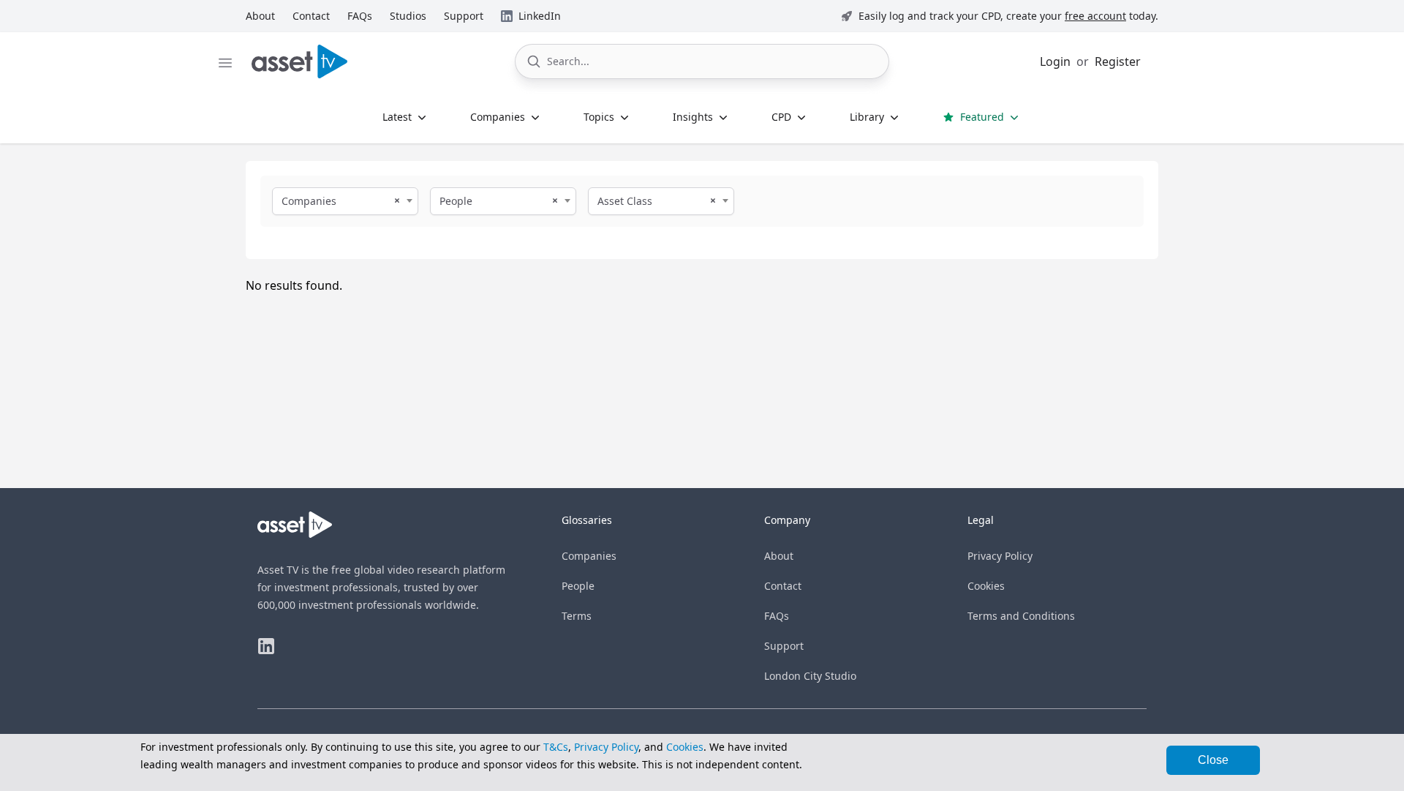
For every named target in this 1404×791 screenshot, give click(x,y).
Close (1213, 760)
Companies (589, 556)
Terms (577, 616)
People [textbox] (455, 201)
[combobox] (345, 201)
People (578, 586)
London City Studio (810, 676)
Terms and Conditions (1021, 616)
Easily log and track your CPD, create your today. (1008, 16)
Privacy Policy (1000, 556)
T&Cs (555, 747)
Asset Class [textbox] (624, 201)
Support (784, 646)
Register (1118, 61)
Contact (782, 586)
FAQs (776, 616)
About (778, 556)
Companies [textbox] (309, 201)
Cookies (986, 586)
